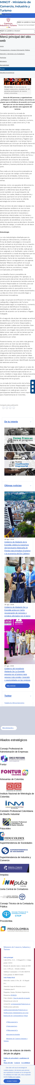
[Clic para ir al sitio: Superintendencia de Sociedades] (14, 854)
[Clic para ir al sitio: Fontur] (14, 776)
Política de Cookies (14, 1077)
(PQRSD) (13, 995)
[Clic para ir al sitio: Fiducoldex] (12, 840)
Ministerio (3, 61)
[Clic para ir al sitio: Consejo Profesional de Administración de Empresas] (13, 762)
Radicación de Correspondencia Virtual (16, 1015)
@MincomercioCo (12, 1022)
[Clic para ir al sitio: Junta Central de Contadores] (12, 901)
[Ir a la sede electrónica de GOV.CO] (5, 14)
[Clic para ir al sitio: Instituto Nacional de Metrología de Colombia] (14, 808)
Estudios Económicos (7, 72)
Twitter (8, 695)
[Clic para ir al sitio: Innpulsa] (14, 886)
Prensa (2, 69)
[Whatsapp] (13, 407)
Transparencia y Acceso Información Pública (15, 50)
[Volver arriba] (31, 1040)
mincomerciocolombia (13, 1034)
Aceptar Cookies (12, 1081)
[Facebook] (3, 407)
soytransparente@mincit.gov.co (20, 1004)
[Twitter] (7, 407)
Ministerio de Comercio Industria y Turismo (16, 1040)
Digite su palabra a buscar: (10, 31)
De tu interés (11, 421)
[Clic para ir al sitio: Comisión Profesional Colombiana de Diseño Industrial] (14, 826)
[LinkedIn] (10, 407)
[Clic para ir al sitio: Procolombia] (14, 933)
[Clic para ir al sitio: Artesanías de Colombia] (14, 791)
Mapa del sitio (8, 1063)
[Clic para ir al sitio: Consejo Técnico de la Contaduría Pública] (14, 918)
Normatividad (4, 65)
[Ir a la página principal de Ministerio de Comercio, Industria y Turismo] (8, 23)
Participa (3, 57)
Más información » (8, 728)
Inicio (2, 46)
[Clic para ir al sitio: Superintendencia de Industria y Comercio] (14, 872)
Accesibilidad (25, 1063)
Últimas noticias (12, 485)
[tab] (17, 421)
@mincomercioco (11, 1026)
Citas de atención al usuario (21, 998)
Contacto (17, 1063)
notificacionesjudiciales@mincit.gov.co (16, 1010)
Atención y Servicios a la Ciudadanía (12, 54)
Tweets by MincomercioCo (14, 703)
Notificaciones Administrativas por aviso (16, 1013)
